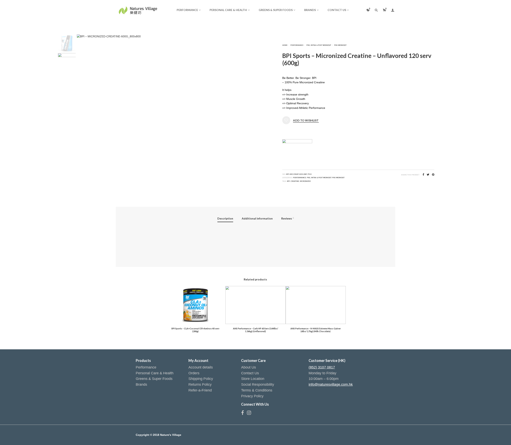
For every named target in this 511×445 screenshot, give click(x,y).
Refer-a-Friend (200, 390)
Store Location (252, 379)
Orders (193, 373)
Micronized (305, 181)
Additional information (257, 218)
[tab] (225, 219)
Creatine (295, 181)
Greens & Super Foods (276, 10)
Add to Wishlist (306, 120)
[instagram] (249, 413)
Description (225, 218)
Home (284, 45)
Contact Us (337, 10)
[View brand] (297, 146)
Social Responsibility (257, 384)
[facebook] (244, 413)
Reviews (287, 218)
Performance (187, 10)
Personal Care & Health (228, 10)
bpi (288, 181)
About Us (248, 367)
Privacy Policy (252, 396)
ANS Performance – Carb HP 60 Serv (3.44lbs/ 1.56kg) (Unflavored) (255, 330)
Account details (200, 367)
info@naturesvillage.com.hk (331, 384)
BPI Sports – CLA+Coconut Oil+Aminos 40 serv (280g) (195, 330)
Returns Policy (200, 384)
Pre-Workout (340, 45)
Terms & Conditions (256, 390)
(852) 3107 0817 (322, 367)
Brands (310, 10)
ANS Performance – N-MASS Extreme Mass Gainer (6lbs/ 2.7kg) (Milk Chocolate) (315, 330)
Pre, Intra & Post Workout (318, 45)
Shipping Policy (200, 379)
